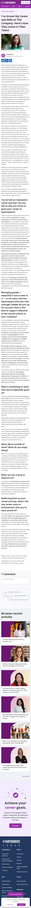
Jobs (13, 6)
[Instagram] (7, 845)
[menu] (2, 1)
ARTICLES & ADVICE (8, 11)
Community (5, 6)
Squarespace (18, 73)
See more (25, 776)
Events (27, 6)
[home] (9, 3)
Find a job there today (16, 563)
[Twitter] (11, 845)
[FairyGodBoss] (11, 841)
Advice (20, 6)
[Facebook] (3, 845)
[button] (3, 60)
